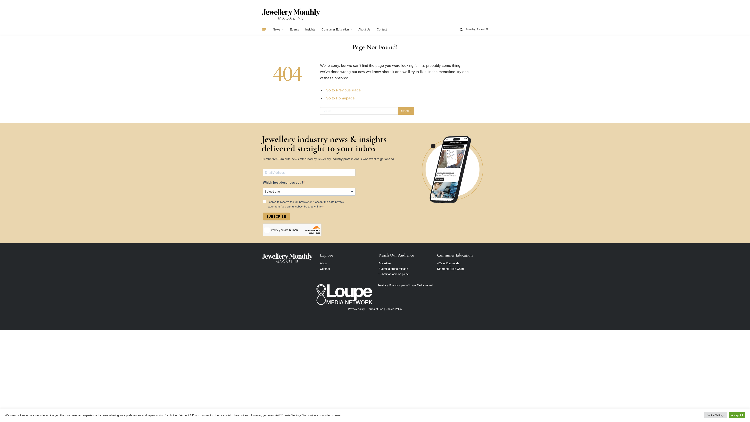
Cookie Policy (394, 308)
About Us (364, 29)
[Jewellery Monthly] (291, 14)
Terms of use (375, 308)
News (276, 29)
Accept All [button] (737, 415)
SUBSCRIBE (276, 216)
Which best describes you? (283, 182)
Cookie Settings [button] (716, 415)
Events (294, 29)
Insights (310, 29)
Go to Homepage (340, 98)
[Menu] (264, 29)
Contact (382, 29)
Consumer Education (335, 29)
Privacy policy (356, 308)
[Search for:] (359, 111)
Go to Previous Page (343, 90)
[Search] (461, 29)
